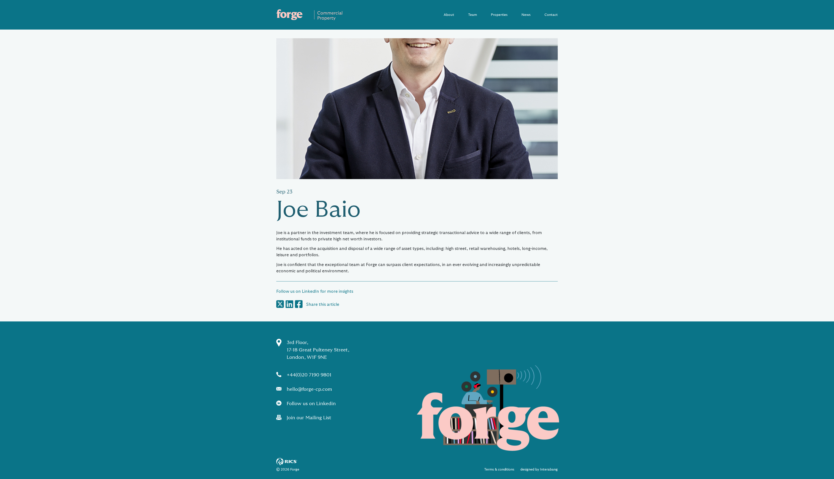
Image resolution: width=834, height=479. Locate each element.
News (526, 15)
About (449, 15)
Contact (551, 15)
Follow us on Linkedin (311, 403)
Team (472, 15)
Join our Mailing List (309, 417)
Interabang (549, 469)
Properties (499, 15)
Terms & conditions (499, 469)
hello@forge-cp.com (309, 389)
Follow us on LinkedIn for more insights (314, 291)
